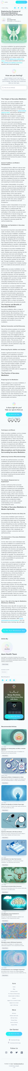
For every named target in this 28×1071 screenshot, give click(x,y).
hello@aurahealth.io (19, 1064)
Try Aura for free (21, 2)
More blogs (5, 664)
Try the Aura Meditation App (14, 631)
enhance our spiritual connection (13, 62)
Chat (11, 1064)
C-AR (14, 1067)
